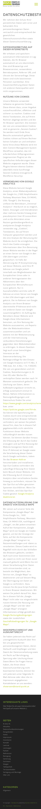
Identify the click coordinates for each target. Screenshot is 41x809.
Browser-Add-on (18, 459)
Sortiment (7, 761)
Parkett (5, 751)
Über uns (6, 775)
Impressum (7, 737)
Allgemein (7, 790)
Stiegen (6, 764)
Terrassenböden (9, 769)
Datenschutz (17, 806)
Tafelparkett (7, 767)
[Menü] (35, 4)
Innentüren (7, 740)
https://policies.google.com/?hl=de (19, 409)
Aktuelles (6, 726)
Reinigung (7, 756)
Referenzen (7, 753)
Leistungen (7, 748)
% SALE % (6, 724)
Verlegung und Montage (12, 772)
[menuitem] (35, 4)
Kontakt (6, 743)
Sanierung (7, 759)
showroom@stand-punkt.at (16, 686)
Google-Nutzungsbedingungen (17, 615)
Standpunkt (14, 803)
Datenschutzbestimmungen (13, 729)
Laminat (6, 745)
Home (5, 735)
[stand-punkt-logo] (17, 4)
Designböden (8, 732)
